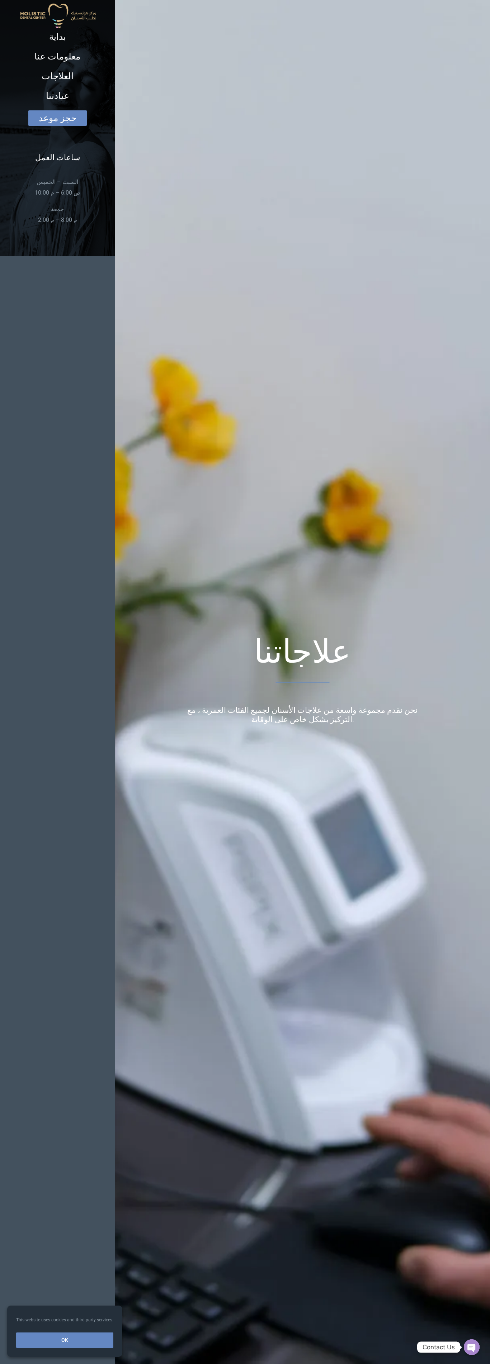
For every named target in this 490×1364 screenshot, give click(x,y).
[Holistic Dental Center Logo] (58, 6)
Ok (64, 1340)
